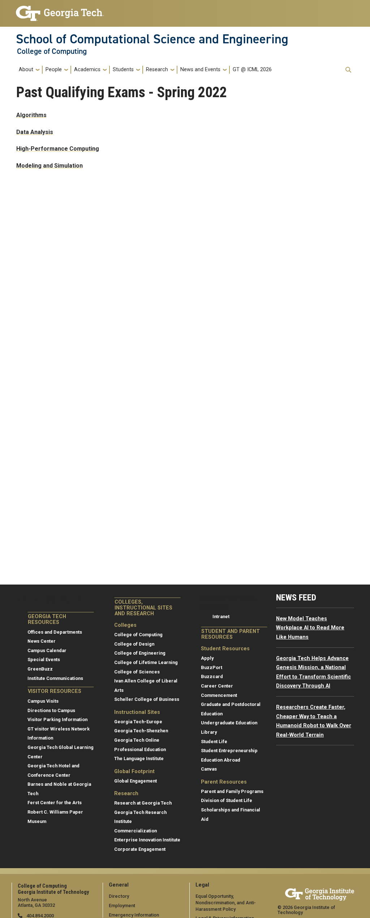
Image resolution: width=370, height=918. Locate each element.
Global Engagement (135, 781)
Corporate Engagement (139, 849)
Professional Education (140, 749)
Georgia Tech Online (136, 740)
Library (209, 732)
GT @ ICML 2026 (252, 69)
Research (157, 69)
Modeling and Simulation (49, 165)
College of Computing (52, 51)
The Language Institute (139, 758)
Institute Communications (55, 678)
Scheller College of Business (146, 699)
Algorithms (31, 115)
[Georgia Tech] (319, 893)
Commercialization (135, 830)
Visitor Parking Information (57, 719)
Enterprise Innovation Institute (147, 839)
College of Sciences (137, 672)
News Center (41, 641)
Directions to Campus (51, 710)
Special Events (43, 659)
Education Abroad (220, 760)
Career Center (217, 686)
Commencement (219, 695)
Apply (207, 658)
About (26, 69)
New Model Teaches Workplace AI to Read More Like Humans (310, 628)
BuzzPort (211, 667)
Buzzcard (212, 676)
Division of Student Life (226, 800)
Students (123, 69)
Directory (119, 896)
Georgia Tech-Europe (138, 721)
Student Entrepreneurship (229, 750)
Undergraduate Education (229, 722)
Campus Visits (43, 701)
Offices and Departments (54, 632)
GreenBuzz (40, 669)
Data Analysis (34, 132)
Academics (87, 69)
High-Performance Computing (57, 148)
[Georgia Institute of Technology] (60, 10)
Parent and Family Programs (232, 791)
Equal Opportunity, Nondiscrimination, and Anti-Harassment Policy (225, 902)
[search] (348, 70)
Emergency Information (134, 915)
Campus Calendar (46, 650)
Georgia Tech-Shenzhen (141, 730)
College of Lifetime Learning (146, 662)
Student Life (214, 741)
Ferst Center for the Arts (54, 802)
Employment (122, 905)
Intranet (220, 616)
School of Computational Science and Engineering (152, 39)
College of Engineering (139, 653)
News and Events (200, 69)
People (54, 69)
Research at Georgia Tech (143, 803)
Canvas (209, 769)
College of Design (134, 644)
